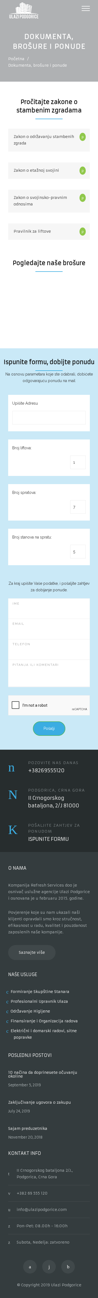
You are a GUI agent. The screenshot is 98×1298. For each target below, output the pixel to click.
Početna (16, 58)
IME (16, 603)
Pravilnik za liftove (32, 231)
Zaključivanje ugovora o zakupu (39, 1102)
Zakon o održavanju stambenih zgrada (44, 140)
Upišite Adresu (25, 403)
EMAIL (18, 624)
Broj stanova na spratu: (32, 537)
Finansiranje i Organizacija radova (44, 1021)
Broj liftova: (22, 448)
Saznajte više (32, 952)
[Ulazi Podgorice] (45, 10)
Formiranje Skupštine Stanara (40, 991)
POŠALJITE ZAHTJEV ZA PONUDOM (54, 828)
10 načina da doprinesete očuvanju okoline (42, 1074)
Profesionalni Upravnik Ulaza (39, 1001)
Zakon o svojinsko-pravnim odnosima (40, 201)
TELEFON (21, 644)
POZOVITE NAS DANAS (53, 762)
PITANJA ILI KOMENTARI (36, 665)
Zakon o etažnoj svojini (36, 170)
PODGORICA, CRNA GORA (56, 790)
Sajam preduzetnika (27, 1128)
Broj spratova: (24, 492)
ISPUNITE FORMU (48, 839)
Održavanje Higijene (30, 1011)
